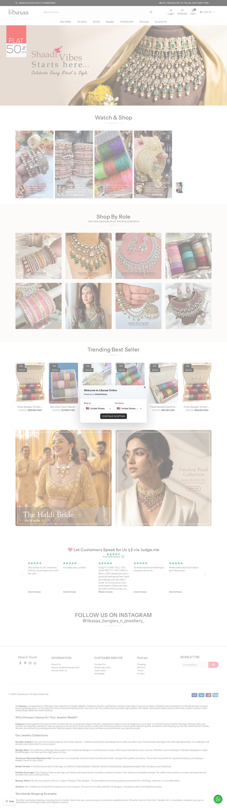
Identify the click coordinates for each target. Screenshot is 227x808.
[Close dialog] (145, 387)
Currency (119, 403)
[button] (98, 408)
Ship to (87, 403)
